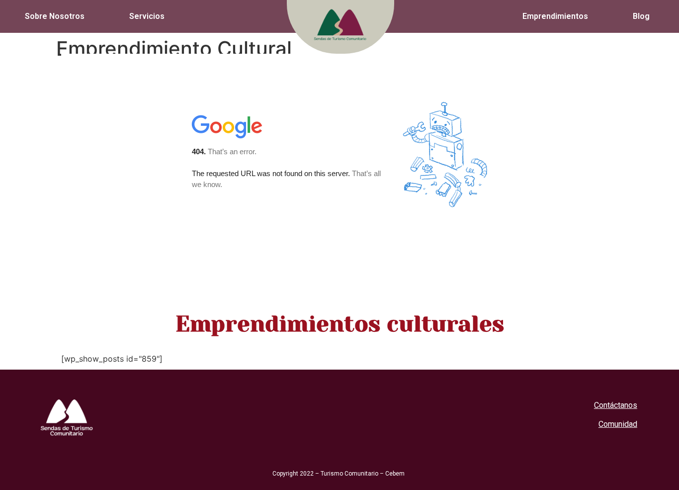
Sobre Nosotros (55, 16)
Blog (641, 16)
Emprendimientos (555, 16)
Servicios (147, 16)
